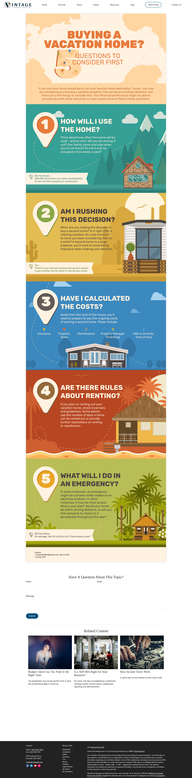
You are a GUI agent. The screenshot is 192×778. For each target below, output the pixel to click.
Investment (66, 752)
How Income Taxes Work (135, 671)
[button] (44, 5)
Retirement (66, 749)
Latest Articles (67, 767)
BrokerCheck (140, 751)
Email (99, 582)
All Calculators (67, 771)
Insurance (66, 757)
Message (30, 596)
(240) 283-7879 (37, 750)
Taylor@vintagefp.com (34, 762)
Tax (63, 759)
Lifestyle (65, 764)
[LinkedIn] (31, 765)
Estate (64, 754)
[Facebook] (27, 765)
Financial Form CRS (97, 747)
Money (65, 762)
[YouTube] (35, 765)
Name (28, 582)
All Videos (66, 769)
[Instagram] (39, 765)
